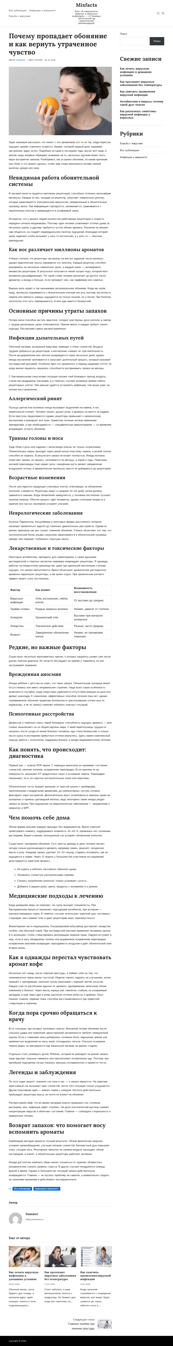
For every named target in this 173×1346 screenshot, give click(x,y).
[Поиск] (163, 13)
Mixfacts (86, 4)
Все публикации (18, 10)
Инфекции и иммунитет (42, 10)
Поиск (123, 33)
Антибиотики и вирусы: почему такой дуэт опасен (141, 103)
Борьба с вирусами (19, 16)
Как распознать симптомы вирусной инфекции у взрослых (138, 114)
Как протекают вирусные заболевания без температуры (60, 1275)
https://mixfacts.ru (34, 1219)
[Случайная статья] (157, 13)
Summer (20, 60)
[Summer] (15, 1219)
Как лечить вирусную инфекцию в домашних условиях (24, 1275)
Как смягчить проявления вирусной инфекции (95, 1275)
